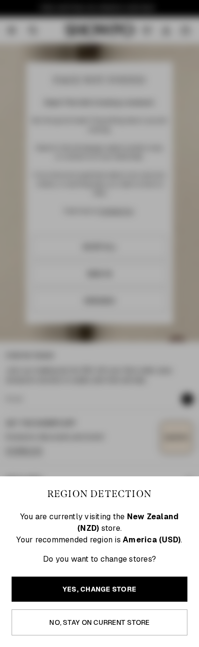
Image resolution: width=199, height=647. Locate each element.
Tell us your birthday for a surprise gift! (142, 350)
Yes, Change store (99, 589)
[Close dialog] (194, 261)
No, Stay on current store (99, 622)
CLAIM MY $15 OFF (149, 364)
